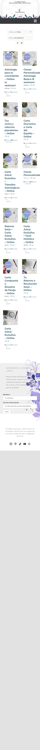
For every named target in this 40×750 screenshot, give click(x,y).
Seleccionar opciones (8, 141)
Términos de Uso (20, 431)
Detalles (14, 92)
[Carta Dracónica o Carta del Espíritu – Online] (29, 109)
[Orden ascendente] (31, 32)
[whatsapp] (29, 444)
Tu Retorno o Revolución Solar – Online (30, 284)
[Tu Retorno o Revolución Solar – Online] (29, 266)
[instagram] (11, 444)
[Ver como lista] (22, 43)
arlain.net (20, 436)
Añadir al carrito (8, 94)
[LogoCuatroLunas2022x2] (20, 9)
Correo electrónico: (11, 403)
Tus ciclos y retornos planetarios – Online (11, 127)
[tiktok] (20, 444)
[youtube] (24, 444)
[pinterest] (15, 444)
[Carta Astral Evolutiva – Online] (10, 317)
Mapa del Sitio (20, 433)
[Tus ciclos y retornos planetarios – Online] (10, 109)
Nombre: (6, 394)
